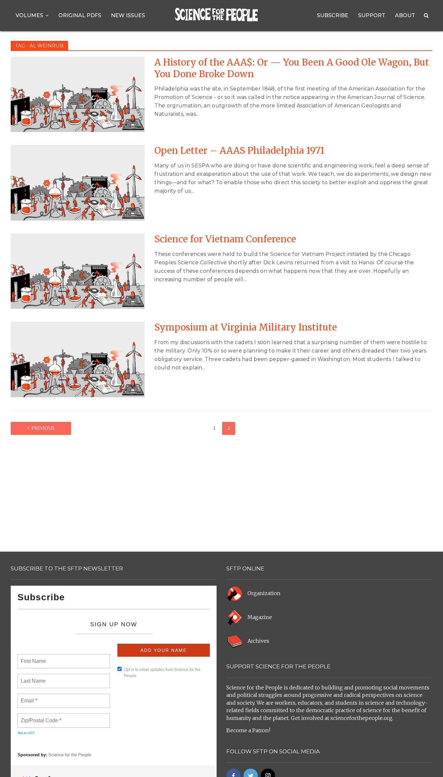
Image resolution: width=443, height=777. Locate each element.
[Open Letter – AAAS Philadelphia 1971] (78, 182)
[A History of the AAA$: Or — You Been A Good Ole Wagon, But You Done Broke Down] (78, 94)
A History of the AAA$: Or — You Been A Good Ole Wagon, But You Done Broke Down (291, 68)
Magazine (259, 617)
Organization (264, 593)
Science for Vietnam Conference (225, 239)
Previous (42, 428)
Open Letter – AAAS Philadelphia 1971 (239, 150)
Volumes (29, 15)
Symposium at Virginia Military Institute (245, 327)
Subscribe (332, 15)
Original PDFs (79, 15)
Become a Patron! (248, 730)
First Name (32, 657)
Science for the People (69, 754)
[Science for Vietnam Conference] (78, 271)
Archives (258, 641)
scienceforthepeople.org (361, 718)
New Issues (128, 15)
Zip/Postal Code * (39, 717)
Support (371, 15)
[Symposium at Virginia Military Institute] (78, 359)
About (405, 15)
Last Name (32, 677)
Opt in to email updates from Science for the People (162, 672)
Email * (28, 697)
